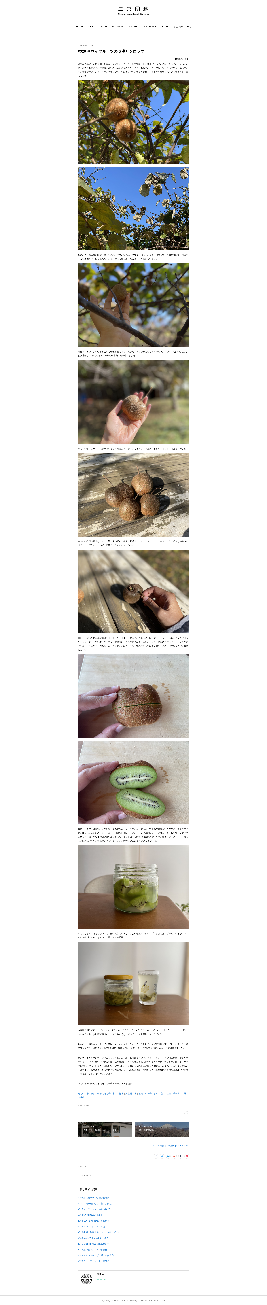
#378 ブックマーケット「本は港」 (95, 1261)
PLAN (104, 26)
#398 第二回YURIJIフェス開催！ (94, 1197)
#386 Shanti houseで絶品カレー (93, 1243)
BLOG (165, 26)
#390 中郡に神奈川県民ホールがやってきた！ (100, 1232)
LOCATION (117, 26)
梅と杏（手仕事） (86, 1093)
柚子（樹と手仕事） (107, 1093)
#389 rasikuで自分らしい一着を (93, 1237)
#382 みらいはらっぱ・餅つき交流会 (96, 1255)
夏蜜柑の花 (130, 1093)
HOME (79, 26)
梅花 (121, 1093)
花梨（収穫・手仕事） (171, 1093)
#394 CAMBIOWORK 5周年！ (92, 1214)
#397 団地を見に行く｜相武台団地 (95, 1203)
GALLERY (133, 26)
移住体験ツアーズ (182, 26)
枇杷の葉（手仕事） (148, 1093)
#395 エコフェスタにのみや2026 (94, 1209)
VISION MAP (150, 26)
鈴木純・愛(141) (83, 1105)
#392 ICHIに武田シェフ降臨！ (92, 1226)
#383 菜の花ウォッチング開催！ (93, 1249)
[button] (79, 26)
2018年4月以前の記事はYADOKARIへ (171, 1145)
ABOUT (92, 26)
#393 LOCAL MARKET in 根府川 (93, 1220)
